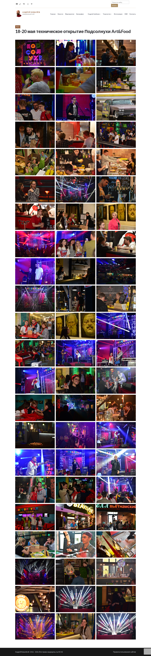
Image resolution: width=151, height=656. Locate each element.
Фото (17, 27)
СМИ (125, 14)
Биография (80, 14)
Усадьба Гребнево (94, 14)
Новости (60, 14)
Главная (53, 14)
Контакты (133, 14)
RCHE (60, 652)
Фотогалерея (118, 14)
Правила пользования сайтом (124, 652)
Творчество (107, 14)
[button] (35, 53)
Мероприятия (69, 14)
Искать (114, 5)
